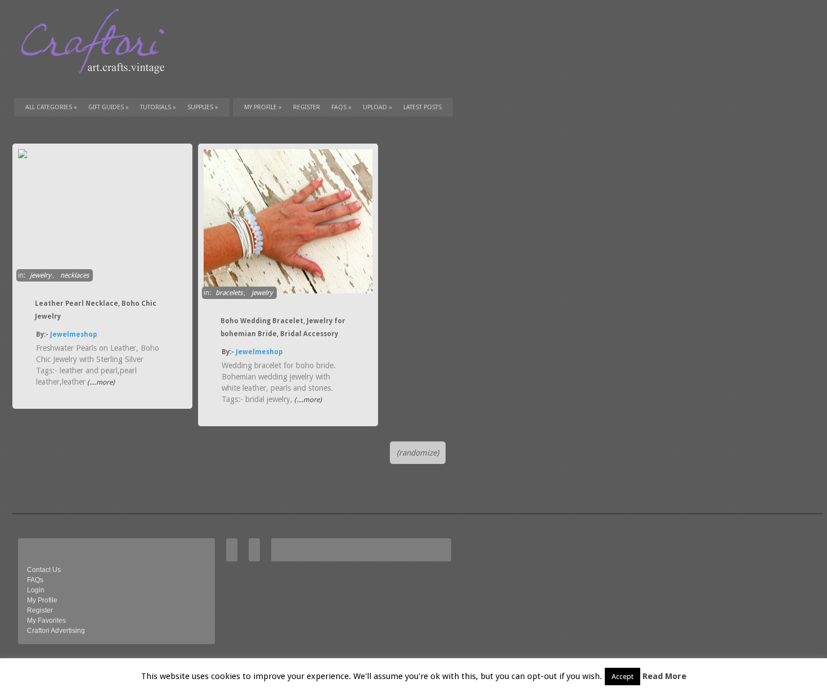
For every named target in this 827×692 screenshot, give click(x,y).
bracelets (228, 293)
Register (40, 610)
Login (35, 590)
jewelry (40, 275)
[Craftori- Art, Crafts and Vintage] (96, 84)
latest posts (422, 107)
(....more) (100, 382)
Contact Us (44, 570)
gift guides (108, 107)
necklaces (74, 275)
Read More (664, 676)
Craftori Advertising (56, 631)
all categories (51, 107)
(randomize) (418, 452)
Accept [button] (622, 676)
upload (377, 107)
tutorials (158, 107)
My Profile (263, 107)
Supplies (202, 107)
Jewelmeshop (73, 334)
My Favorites (46, 620)
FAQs (341, 107)
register (306, 107)
